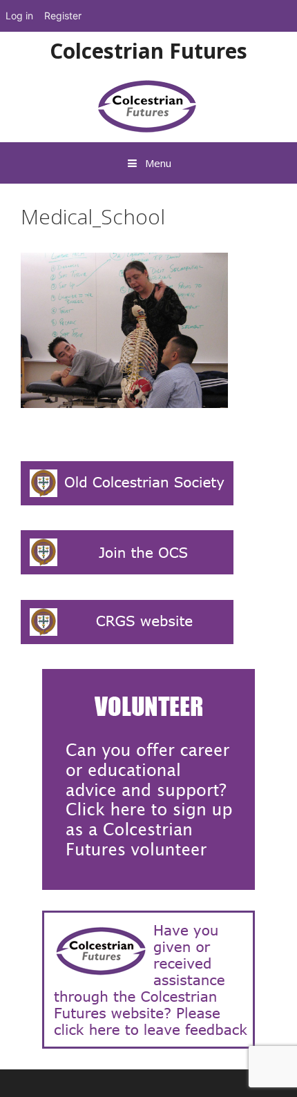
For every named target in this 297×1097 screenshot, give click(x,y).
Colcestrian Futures (148, 51)
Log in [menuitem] (19, 15)
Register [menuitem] (63, 15)
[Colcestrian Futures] (148, 105)
